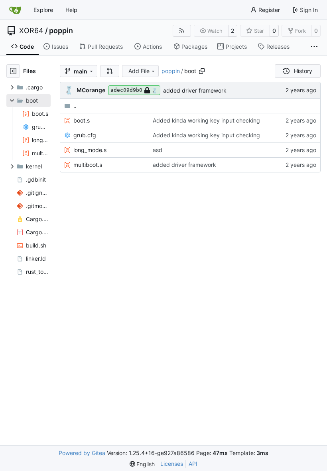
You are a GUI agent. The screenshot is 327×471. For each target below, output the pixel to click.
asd (157, 149)
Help (71, 9)
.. (75, 105)
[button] (109, 71)
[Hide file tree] (13, 71)
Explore (43, 9)
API (193, 463)
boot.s (81, 120)
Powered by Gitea (82, 452)
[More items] (314, 46)
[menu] (142, 464)
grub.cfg (84, 135)
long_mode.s (89, 149)
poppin (61, 31)
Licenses (171, 463)
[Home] (15, 10)
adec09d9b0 (126, 90)
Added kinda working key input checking (206, 120)
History (303, 70)
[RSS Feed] (182, 31)
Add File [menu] (139, 70)
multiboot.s (87, 164)
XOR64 (31, 31)
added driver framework (195, 90)
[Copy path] (202, 71)
